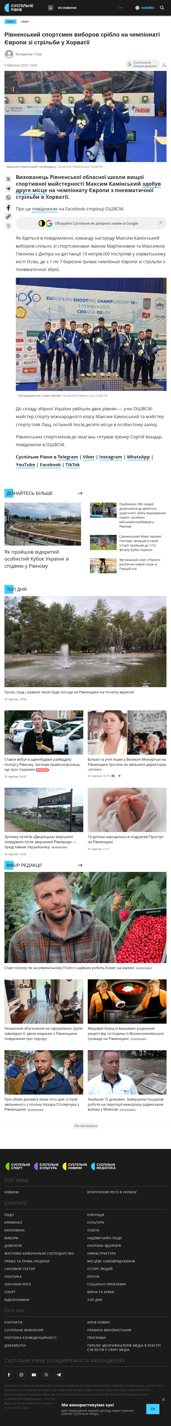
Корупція (95, 1215)
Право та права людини (27, 1261)
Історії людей (100, 1269)
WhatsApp (138, 457)
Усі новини (67, 8)
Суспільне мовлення (23, 1330)
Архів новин (98, 1322)
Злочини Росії (17, 1284)
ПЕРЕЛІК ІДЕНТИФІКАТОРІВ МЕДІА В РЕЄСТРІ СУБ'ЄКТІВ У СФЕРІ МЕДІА (124, 1347)
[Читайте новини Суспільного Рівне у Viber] (46, 1374)
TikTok (72, 465)
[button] (8, 179)
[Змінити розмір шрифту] (164, 65)
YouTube (25, 465)
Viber (89, 457)
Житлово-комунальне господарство (39, 1253)
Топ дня (94, 1300)
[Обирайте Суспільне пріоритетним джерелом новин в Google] (8, 226)
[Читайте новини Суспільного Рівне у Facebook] (8, 1374)
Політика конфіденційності (30, 1338)
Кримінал (13, 1222)
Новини (11, 1192)
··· (120, 8)
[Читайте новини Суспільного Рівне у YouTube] (33, 1374)
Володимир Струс (29, 54)
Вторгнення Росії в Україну (112, 1192)
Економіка (14, 1230)
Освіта (93, 1230)
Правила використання (109, 1330)
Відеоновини (16, 1300)
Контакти (13, 1322)
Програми (96, 1338)
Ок (153, 1409)
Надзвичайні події (104, 1238)
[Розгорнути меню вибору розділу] (50, 7)
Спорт (25, 21)
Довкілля (13, 1245)
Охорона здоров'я (104, 1245)
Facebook (50, 465)
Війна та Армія (100, 1292)
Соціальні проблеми (106, 1284)
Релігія (93, 1276)
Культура (95, 1222)
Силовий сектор (19, 1269)
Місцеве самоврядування (111, 1261)
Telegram (68, 457)
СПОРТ (10, 21)
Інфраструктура (101, 1253)
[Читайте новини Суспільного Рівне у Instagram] (21, 1374)
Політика (13, 1276)
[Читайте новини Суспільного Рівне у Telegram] (58, 1374)
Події (9, 1215)
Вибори (11, 1238)
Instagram (110, 457)
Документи (15, 1345)
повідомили (45, 209)
